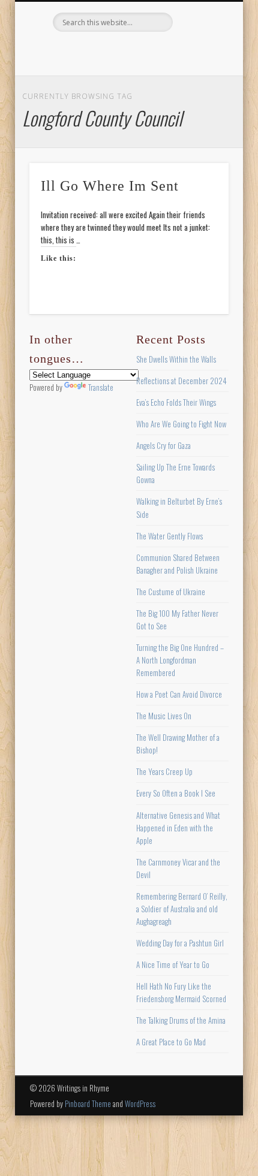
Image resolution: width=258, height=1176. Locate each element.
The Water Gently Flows (169, 536)
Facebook (78, 52)
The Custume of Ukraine (170, 592)
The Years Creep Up (164, 771)
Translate (100, 387)
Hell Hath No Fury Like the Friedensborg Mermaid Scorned (181, 992)
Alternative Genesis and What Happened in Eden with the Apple (178, 827)
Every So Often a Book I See (175, 793)
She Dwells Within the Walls (176, 359)
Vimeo (151, 52)
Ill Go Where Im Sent (110, 186)
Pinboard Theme (88, 1103)
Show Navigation (199, 107)
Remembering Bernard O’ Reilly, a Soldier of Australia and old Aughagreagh (181, 908)
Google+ (176, 52)
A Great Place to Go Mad (171, 1042)
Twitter (102, 52)
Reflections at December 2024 (181, 381)
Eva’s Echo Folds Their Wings (176, 402)
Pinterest (127, 52)
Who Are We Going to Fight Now (181, 424)
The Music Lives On (163, 716)
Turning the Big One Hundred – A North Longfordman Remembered (180, 660)
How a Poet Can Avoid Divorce (179, 694)
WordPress (140, 1103)
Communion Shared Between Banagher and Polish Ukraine (178, 563)
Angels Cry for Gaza (163, 445)
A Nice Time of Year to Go (172, 964)
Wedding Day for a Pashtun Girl (180, 943)
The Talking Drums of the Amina (181, 1020)
